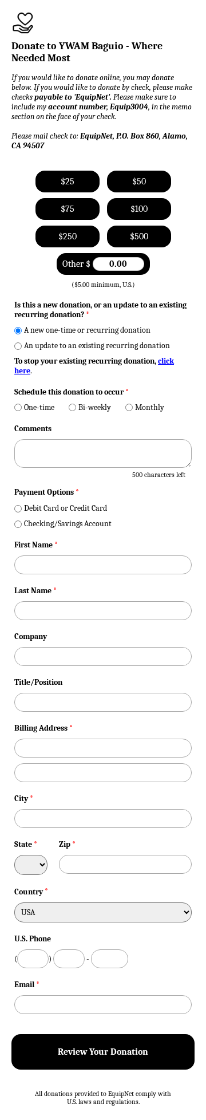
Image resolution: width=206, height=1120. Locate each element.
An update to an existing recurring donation (97, 345)
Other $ (77, 264)
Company (30, 636)
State (25, 844)
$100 (139, 209)
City (23, 798)
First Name (36, 545)
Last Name (35, 591)
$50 (139, 181)
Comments (33, 428)
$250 (67, 236)
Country (28, 892)
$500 (139, 236)
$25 (67, 181)
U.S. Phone (32, 939)
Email (26, 984)
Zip (67, 844)
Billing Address (43, 728)
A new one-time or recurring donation (87, 330)
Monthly (149, 407)
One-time (39, 407)
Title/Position (38, 682)
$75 (67, 209)
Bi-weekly (94, 407)
